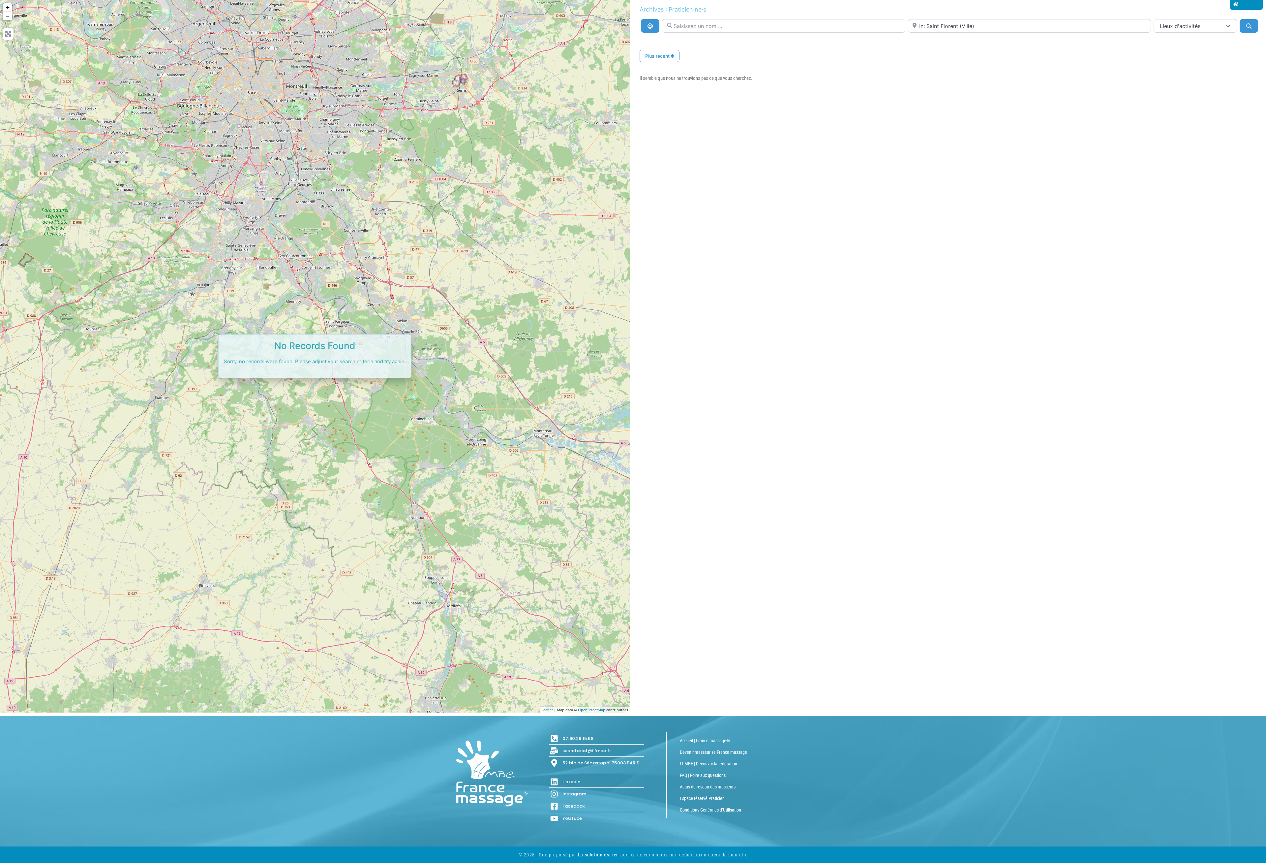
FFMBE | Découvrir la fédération (708, 763)
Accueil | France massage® (705, 740)
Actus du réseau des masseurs (708, 786)
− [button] (8, 16)
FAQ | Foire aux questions (703, 775)
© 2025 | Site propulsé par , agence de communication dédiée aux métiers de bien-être (633, 854)
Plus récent (658, 56)
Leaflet (547, 709)
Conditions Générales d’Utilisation (710, 810)
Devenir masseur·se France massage (713, 752)
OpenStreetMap (591, 709)
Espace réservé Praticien (702, 798)
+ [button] (8, 7)
